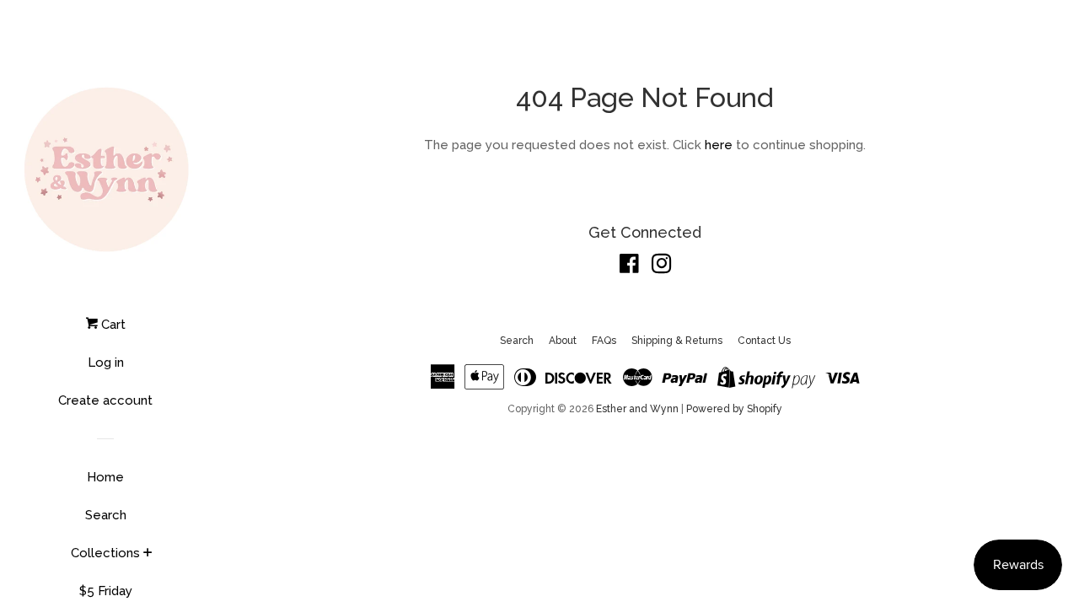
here (719, 145)
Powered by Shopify (734, 409)
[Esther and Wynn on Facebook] (629, 267)
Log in (106, 362)
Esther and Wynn (637, 409)
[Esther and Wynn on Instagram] (662, 267)
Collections (105, 553)
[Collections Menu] (148, 554)
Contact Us (764, 340)
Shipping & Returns (676, 340)
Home (105, 477)
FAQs (604, 340)
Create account (105, 400)
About (563, 340)
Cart (112, 324)
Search (105, 515)
